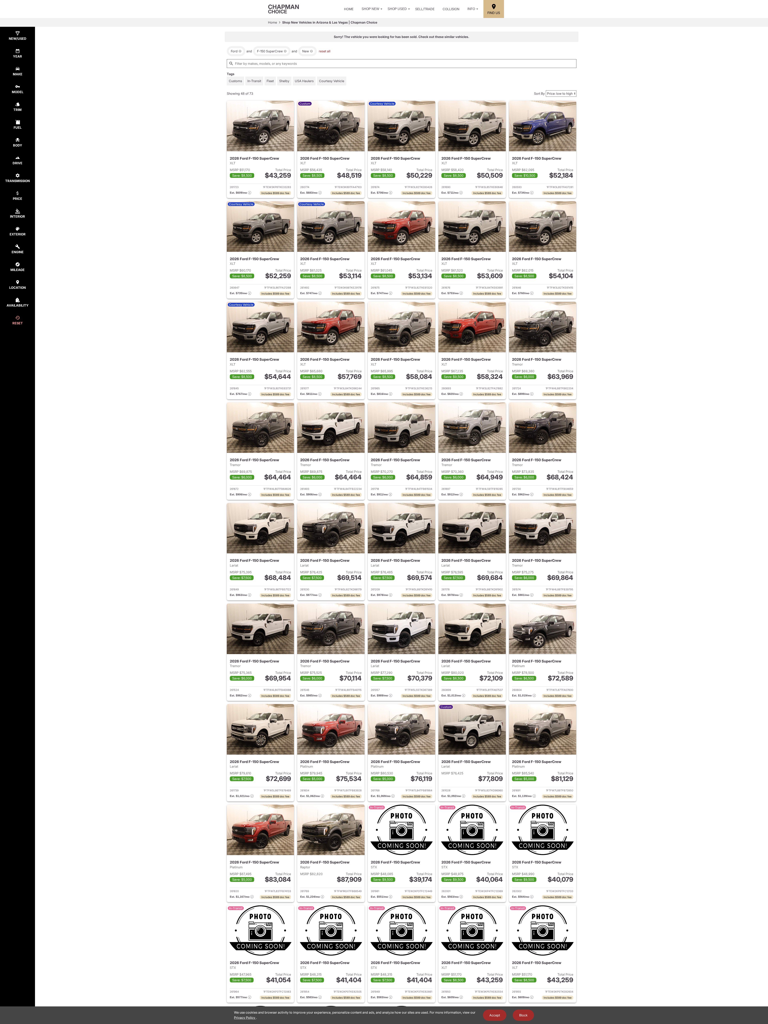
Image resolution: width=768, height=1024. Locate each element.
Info (471, 9)
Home (349, 9)
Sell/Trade (425, 9)
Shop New (370, 9)
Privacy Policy (245, 1018)
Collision (451, 9)
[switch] (235, 81)
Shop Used (397, 9)
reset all (324, 51)
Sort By (539, 94)
